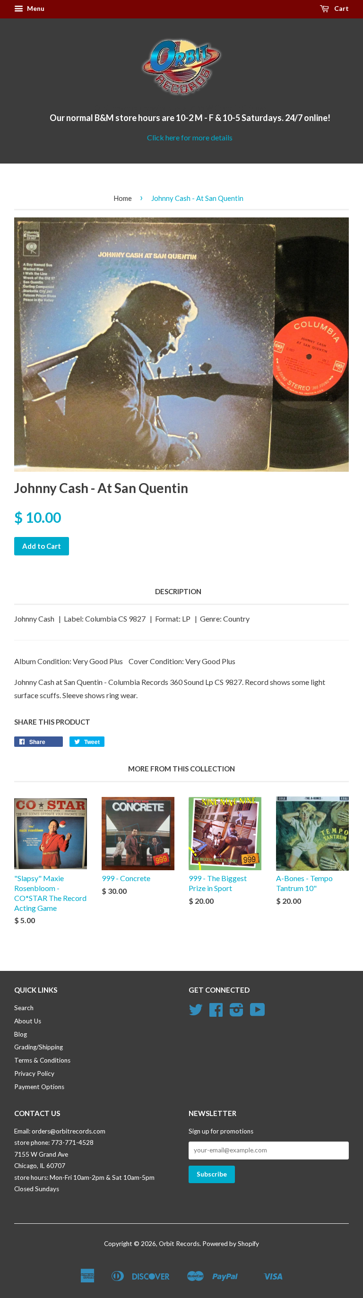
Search (24, 1008)
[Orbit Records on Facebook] (216, 1013)
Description (178, 591)
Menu (35, 8)
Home (122, 198)
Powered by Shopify (230, 1243)
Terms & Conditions (42, 1060)
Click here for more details (190, 137)
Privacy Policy (34, 1073)
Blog (20, 1034)
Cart (341, 8)
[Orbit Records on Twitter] (196, 1013)
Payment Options (39, 1086)
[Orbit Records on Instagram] (236, 1013)
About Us (27, 1021)
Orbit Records (179, 1243)
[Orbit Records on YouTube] (257, 1013)
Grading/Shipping (38, 1047)
